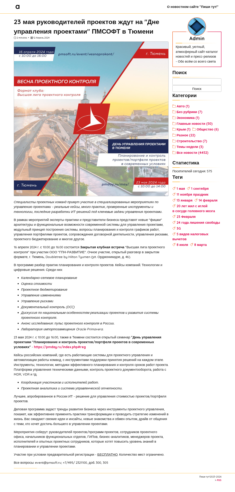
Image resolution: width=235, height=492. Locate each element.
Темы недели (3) (190, 147)
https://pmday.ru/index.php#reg (60, 347)
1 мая (181, 188)
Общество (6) (208, 129)
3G (179, 228)
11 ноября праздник (192, 194)
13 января (185, 200)
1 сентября (200, 188)
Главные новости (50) (195, 123)
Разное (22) (186, 135)
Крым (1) (184, 129)
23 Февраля (186, 217)
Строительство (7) (192, 141)
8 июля (182, 245)
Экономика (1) (188, 118)
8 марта (200, 245)
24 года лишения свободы (198, 222)
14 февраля (208, 200)
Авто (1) (183, 106)
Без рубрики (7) (189, 112)
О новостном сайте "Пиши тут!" (192, 7)
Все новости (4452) (192, 152)
